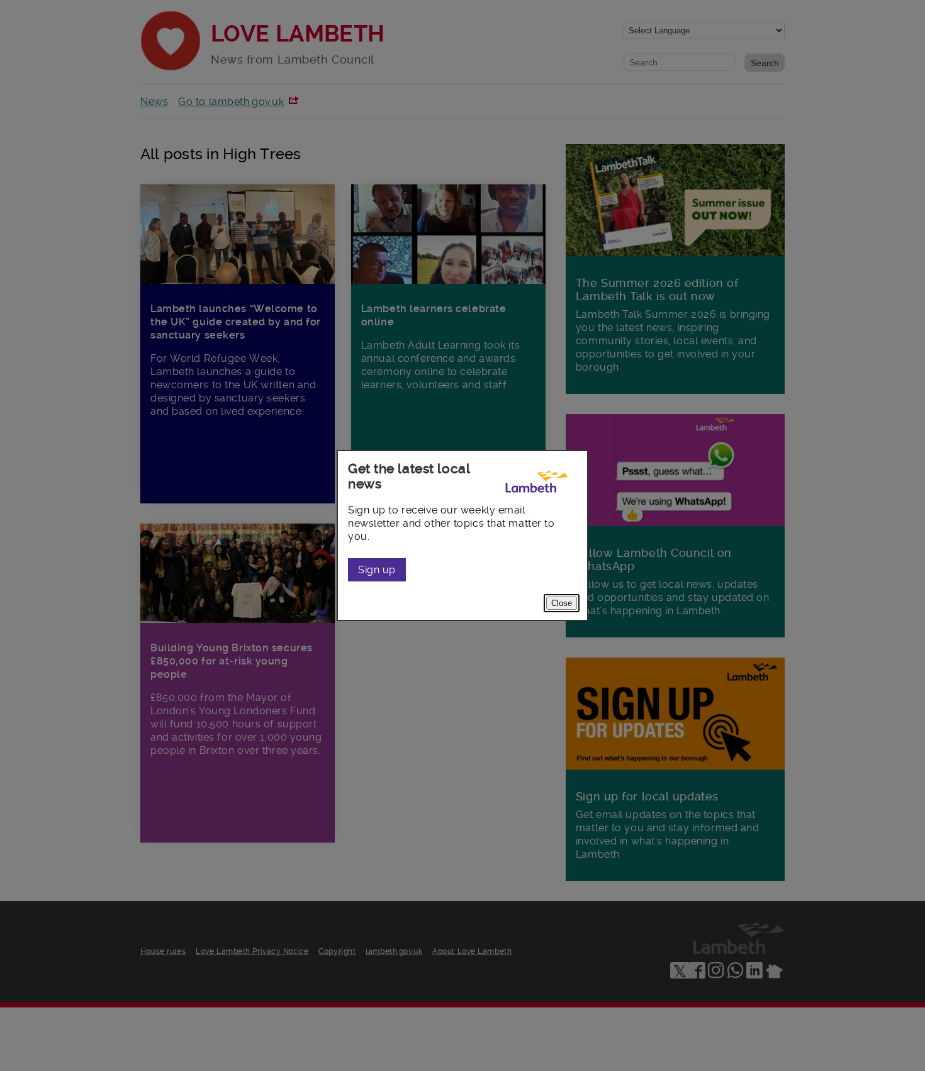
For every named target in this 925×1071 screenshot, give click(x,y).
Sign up (377, 570)
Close (561, 603)
